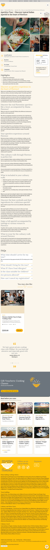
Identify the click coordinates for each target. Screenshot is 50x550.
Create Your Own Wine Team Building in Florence (12, 499)
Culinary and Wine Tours (8, 506)
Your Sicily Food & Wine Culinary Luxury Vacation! (23, 527)
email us (38, 72)
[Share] (19, 292)
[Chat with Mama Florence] (47, 547)
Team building (5, 492)
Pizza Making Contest (35, 500)
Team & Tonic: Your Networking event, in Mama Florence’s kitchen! (24, 478)
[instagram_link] (23, 467)
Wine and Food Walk (6, 497)
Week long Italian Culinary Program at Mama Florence (27, 518)
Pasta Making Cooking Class (24, 476)
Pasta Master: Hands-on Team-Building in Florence (18, 503)
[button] (10, 363)
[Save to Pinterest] (14, 404)
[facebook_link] (19, 467)
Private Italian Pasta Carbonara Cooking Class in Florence (28, 483)
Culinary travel (5, 524)
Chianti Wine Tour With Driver (29, 508)
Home (2, 10)
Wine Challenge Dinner (17, 497)
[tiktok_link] (28, 467)
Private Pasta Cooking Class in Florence (27, 480)
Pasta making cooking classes (9, 475)
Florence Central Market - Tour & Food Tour (11, 508)
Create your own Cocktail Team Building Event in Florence (15, 500)
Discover (19, 330)
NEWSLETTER (19, 539)
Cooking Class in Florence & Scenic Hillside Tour (17, 519)
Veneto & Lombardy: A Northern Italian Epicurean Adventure (31, 532)
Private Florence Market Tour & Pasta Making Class (26, 481)
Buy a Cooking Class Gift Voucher (10, 391)
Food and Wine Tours (9, 10)
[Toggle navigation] (47, 5)
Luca (4, 436)
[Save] (8, 404)
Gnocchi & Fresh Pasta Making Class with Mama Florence (14, 486)
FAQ (14, 539)
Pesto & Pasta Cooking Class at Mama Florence (29, 487)
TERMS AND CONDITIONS (7, 539)
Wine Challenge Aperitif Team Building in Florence (37, 499)
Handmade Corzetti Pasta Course (9, 476)
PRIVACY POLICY (27, 539)
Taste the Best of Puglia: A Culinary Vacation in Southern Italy (15, 526)
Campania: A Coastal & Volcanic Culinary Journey (21, 530)
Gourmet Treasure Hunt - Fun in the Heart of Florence (36, 495)
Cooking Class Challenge (17, 495)
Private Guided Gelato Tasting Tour (14, 516)
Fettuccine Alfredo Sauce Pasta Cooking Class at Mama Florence (30, 484)
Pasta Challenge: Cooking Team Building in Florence (35, 497)
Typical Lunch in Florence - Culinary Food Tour (33, 510)
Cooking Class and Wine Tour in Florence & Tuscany (22, 513)
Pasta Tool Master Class (35, 486)
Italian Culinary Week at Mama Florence (10, 533)
